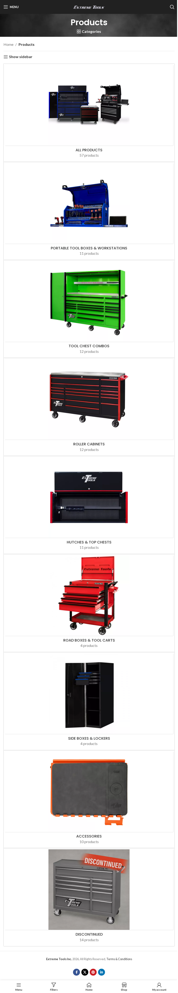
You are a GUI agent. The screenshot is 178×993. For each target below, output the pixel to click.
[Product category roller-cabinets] (89, 407)
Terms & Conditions (119, 959)
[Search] (172, 7)
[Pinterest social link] (93, 972)
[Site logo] (89, 6)
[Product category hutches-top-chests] (89, 505)
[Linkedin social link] (101, 972)
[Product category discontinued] (89, 897)
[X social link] (84, 972)
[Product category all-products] (89, 113)
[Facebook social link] (76, 972)
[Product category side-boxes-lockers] (89, 701)
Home (8, 44)
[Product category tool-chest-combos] (89, 309)
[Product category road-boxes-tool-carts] (89, 603)
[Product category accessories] (89, 799)
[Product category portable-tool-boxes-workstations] (89, 211)
